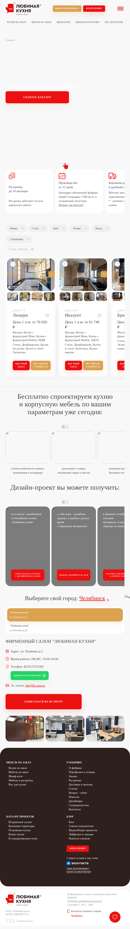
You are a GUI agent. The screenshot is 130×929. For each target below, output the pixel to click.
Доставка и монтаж (80, 784)
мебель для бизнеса (67, 8)
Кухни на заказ (16, 22)
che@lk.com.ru (35, 685)
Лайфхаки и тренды (81, 834)
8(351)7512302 (34, 666)
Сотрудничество (79, 805)
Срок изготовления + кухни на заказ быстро (79, 870)
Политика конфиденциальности (84, 901)
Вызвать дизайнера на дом (73, 575)
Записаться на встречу (43, 701)
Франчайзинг (94, 8)
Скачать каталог (37, 97)
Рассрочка (75, 780)
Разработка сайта (25, 921)
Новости (74, 796)
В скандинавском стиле (23, 838)
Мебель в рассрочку (88, 22)
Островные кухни (19, 830)
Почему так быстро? (71, 205)
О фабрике (75, 767)
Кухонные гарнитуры (22, 826)
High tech (18, 310)
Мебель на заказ (41, 22)
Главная (10, 40)
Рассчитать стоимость (41, 365)
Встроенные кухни (20, 822)
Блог (71, 822)
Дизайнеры (75, 801)
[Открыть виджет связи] (114, 917)
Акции (73, 776)
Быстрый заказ (21, 365)
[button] (51, 274)
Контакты (75, 809)
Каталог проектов (20, 816)
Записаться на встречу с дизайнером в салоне (28, 575)
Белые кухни (16, 834)
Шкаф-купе (63, 22)
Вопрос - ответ (78, 792)
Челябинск (92, 598)
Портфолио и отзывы (82, 772)
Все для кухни (114, 22)
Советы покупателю (81, 826)
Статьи (73, 788)
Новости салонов (79, 838)
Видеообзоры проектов (83, 830)
